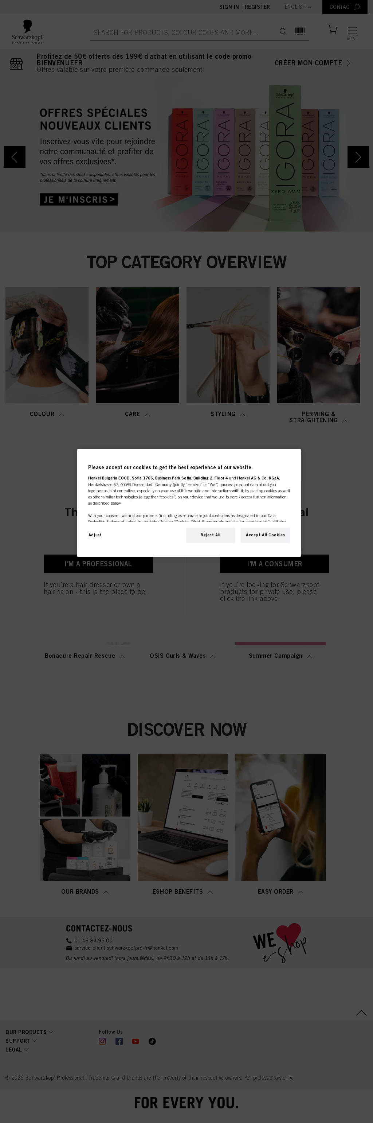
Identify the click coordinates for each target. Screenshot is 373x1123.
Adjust (95, 534)
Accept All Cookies (265, 534)
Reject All (211, 534)
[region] (189, 503)
